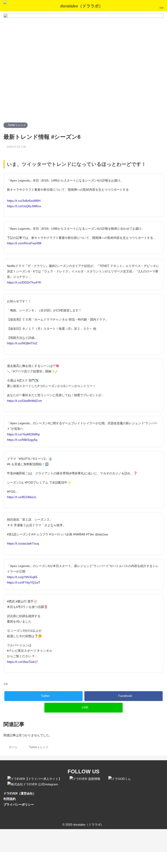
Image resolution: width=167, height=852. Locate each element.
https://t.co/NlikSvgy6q (22, 439)
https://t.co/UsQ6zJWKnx (24, 206)
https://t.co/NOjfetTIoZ (22, 343)
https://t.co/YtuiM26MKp (23, 434)
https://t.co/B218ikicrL (22, 497)
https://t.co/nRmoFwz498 (24, 243)
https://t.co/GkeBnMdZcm (24, 400)
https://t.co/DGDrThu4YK (24, 282)
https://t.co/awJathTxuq (23, 543)
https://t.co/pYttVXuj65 (22, 577)
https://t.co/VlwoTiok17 (22, 662)
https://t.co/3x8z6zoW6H (23, 200)
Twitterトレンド (16, 125)
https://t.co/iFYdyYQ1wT (23, 582)
